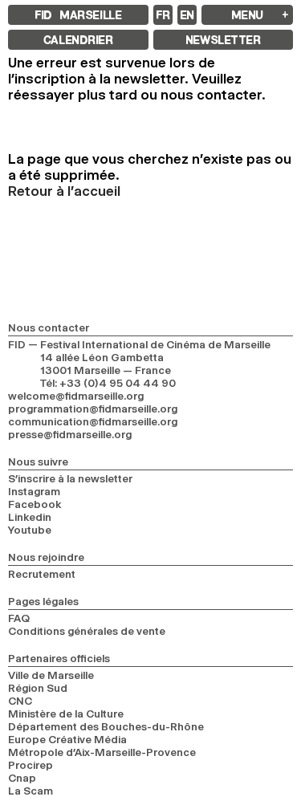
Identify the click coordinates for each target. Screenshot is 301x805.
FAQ (19, 618)
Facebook (35, 504)
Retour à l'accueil (64, 191)
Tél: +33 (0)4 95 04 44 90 (108, 382)
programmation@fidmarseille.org (92, 408)
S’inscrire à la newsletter (70, 478)
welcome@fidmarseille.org (76, 395)
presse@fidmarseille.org (70, 434)
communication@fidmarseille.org (92, 421)
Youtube (29, 529)
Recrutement (41, 573)
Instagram (34, 491)
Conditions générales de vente (86, 630)
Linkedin (29, 516)
